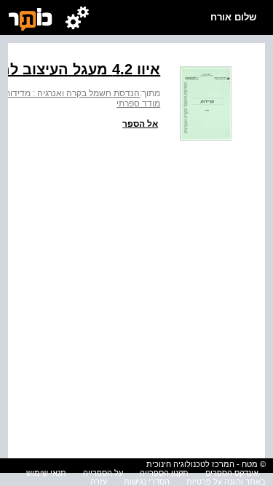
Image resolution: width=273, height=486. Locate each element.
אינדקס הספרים (231, 473)
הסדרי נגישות (147, 481)
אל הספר (140, 124)
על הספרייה (103, 473)
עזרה (98, 481)
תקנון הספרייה (164, 473)
